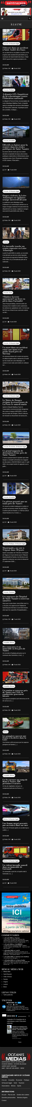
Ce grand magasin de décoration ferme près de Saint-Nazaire (15, 452)
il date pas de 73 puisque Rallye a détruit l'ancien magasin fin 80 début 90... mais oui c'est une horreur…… (16, 947)
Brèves (12, 642)
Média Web (6, 971)
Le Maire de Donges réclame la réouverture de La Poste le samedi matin (15, 402)
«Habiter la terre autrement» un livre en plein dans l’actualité (14, 298)
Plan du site (11, 1094)
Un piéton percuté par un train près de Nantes (15, 502)
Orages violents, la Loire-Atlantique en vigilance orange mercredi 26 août (15, 197)
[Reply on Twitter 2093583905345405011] (8, 1042)
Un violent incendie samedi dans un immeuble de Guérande (15, 867)
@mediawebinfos (22, 1016)
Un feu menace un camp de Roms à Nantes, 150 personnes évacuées (15, 781)
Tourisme (12, 592)
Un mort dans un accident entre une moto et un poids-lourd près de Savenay (15, 350)
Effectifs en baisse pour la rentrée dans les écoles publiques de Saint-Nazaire (16, 147)
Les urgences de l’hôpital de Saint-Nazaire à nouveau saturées (16, 598)
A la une (5, 43)
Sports (19, 1086)
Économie (12, 446)
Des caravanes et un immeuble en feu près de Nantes (14, 648)
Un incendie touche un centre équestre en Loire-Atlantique (15, 248)
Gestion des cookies (23, 1094)
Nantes (5, 979)
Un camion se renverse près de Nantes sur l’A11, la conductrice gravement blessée (15, 693)
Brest (5, 987)
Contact (4, 1100)
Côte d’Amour (7, 976)
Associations (5, 1086)
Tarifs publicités (8, 994)
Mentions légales (22, 1097)
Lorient (5, 984)
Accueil (4, 1094)
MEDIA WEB (11, 1016)
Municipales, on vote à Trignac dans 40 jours (13, 549)
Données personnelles (8, 1097)
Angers (5, 981)
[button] (2, 18)
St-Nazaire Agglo (14, 43)
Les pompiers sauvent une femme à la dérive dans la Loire (14, 738)
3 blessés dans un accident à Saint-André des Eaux (15, 48)
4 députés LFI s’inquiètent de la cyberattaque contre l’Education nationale (15, 96)
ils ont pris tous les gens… (11, 958)
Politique (11, 90)
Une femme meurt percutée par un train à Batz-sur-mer (15, 824)
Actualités (12, 140)
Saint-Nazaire (7, 974)
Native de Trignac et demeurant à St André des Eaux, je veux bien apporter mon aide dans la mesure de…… (16, 963)
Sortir (10, 292)
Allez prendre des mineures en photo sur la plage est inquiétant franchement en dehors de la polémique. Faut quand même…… (16, 953)
